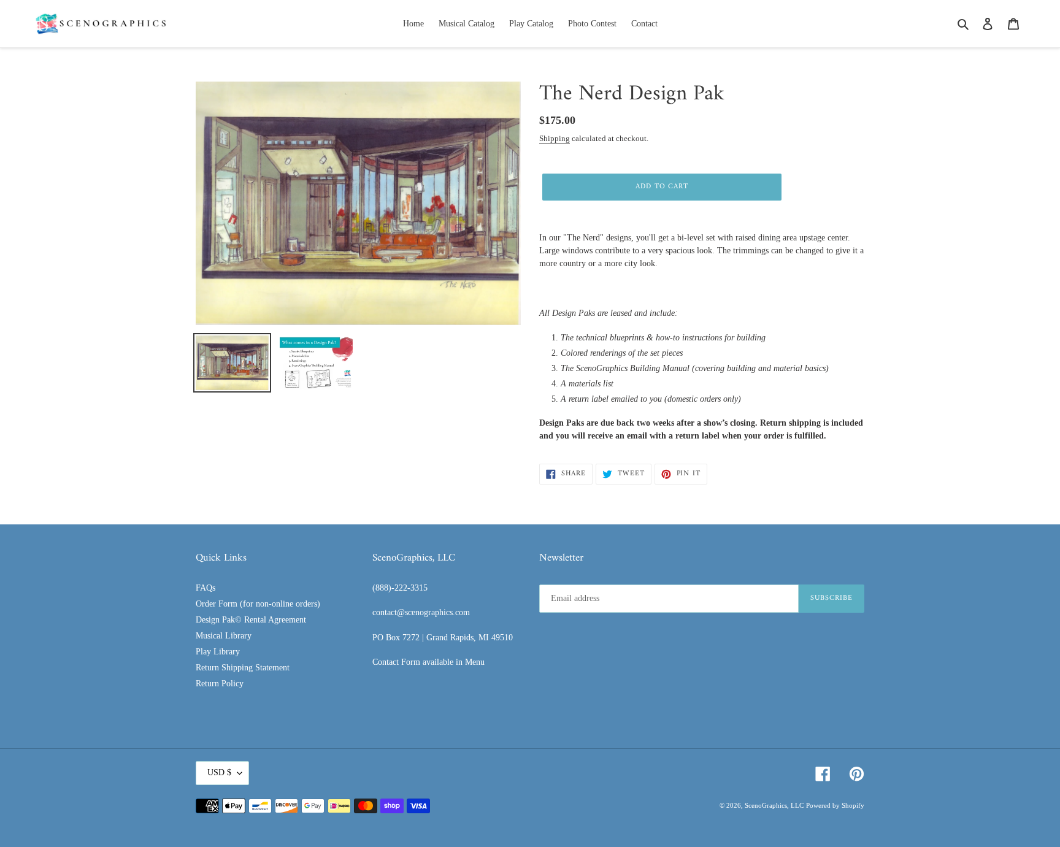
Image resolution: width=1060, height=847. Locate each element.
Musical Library (224, 635)
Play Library (218, 651)
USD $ (219, 772)
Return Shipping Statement (243, 667)
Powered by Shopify (835, 805)
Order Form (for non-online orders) (258, 603)
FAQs (205, 587)
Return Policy (220, 683)
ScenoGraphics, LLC (774, 805)
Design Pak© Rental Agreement (251, 619)
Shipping (554, 138)
